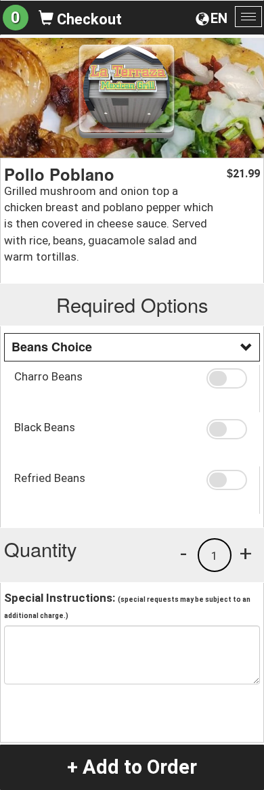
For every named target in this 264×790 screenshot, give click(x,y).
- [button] (183, 553)
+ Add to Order (132, 766)
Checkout (87, 19)
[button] (228, 378)
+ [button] (246, 553)
